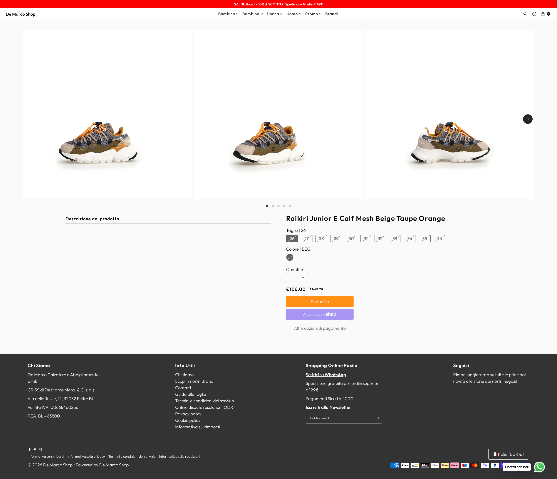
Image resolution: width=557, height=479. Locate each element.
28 (321, 238)
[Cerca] (525, 13)
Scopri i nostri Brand (194, 381)
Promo (311, 13)
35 (424, 238)
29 (336, 238)
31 (366, 238)
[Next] (528, 119)
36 (439, 238)
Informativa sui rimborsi (197, 426)
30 (351, 238)
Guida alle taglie (190, 394)
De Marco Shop (20, 14)
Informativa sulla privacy (86, 456)
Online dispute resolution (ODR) (205, 407)
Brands (332, 13)
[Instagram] (40, 449)
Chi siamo (184, 374)
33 (395, 238)
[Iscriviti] (376, 418)
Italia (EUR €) (511, 454)
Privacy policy (188, 413)
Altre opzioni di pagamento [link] (320, 328)
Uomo (292, 13)
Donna (273, 13)
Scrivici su (326, 374)
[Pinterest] (35, 449)
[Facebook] (29, 449)
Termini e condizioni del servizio (204, 400)
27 (306, 238)
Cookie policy (187, 420)
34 (409, 238)
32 (380, 238)
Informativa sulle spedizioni (179, 456)
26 (292, 238)
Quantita (294, 269)
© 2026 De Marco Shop (50, 464)
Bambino (226, 13)
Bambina (250, 13)
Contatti (183, 387)
